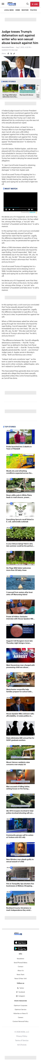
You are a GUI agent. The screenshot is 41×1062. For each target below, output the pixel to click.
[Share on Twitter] (11, 53)
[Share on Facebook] (8, 53)
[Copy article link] (14, 53)
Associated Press (8, 47)
